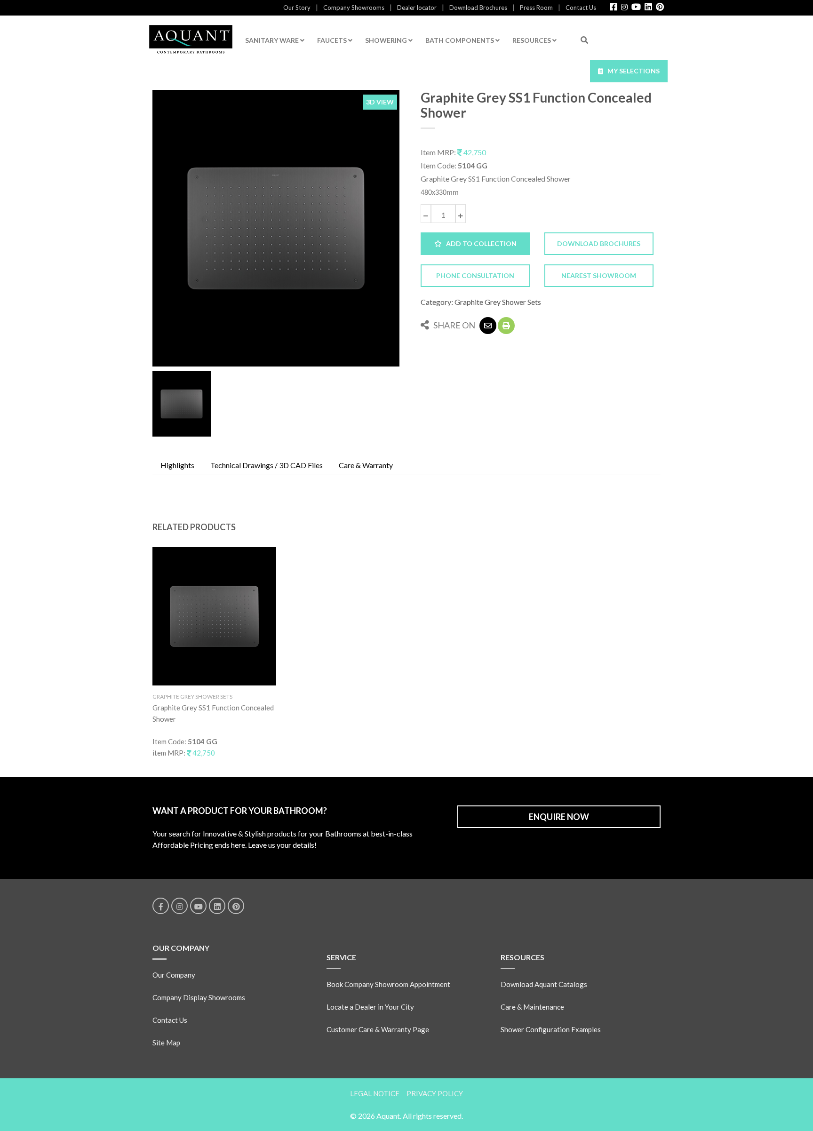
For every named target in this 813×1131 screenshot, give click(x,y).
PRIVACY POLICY (434, 1093)
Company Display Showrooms (198, 997)
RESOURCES (532, 40)
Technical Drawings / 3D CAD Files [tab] (266, 465)
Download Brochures (478, 7)
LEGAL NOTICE (374, 1093)
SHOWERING (386, 40)
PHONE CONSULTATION (475, 275)
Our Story (297, 7)
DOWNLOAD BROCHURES (598, 243)
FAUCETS (332, 40)
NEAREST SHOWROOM (598, 275)
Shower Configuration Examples (551, 1029)
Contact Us (581, 7)
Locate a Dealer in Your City (370, 1007)
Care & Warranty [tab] (366, 465)
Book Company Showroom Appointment (388, 984)
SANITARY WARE (272, 40)
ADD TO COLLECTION (479, 243)
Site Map (166, 1042)
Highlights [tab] (177, 465)
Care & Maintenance (532, 1007)
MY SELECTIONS (631, 71)
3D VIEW (380, 102)
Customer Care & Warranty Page (378, 1029)
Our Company (173, 975)
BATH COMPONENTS (460, 40)
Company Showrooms (353, 7)
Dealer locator (417, 7)
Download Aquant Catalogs (544, 984)
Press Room (536, 7)
